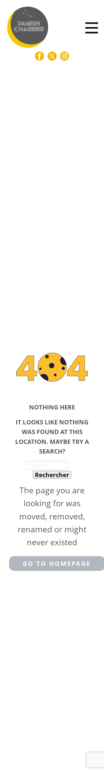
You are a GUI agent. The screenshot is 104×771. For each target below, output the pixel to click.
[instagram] (64, 56)
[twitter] (52, 56)
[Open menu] (91, 28)
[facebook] (39, 56)
